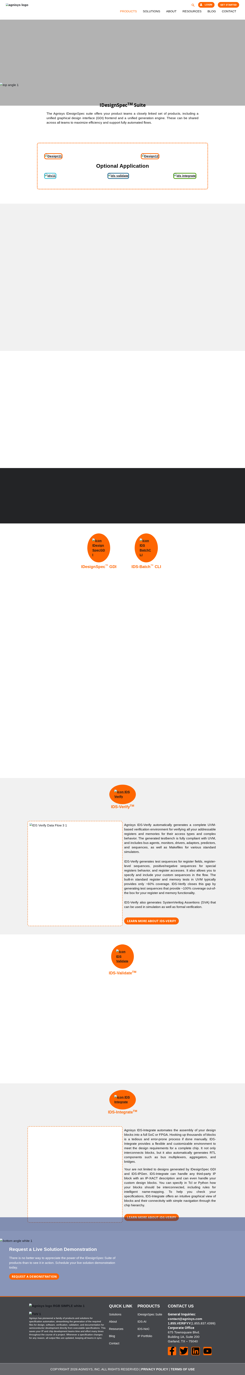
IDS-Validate (122, 973)
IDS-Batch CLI (146, 566)
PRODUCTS (128, 11)
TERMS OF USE (183, 1369)
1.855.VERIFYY (179, 1323)
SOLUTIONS (151, 11)
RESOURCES (192, 11)
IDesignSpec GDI (98, 566)
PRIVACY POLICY (154, 1369)
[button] (193, 5)
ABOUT (171, 11)
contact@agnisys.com (185, 1319)
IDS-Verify (122, 806)
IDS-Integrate (122, 1112)
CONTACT (229, 11)
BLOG (212, 11)
